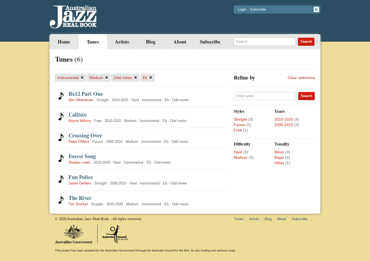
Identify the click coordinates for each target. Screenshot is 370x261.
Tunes (93, 41)
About (179, 41)
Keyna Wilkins (80, 121)
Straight (240, 119)
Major (279, 157)
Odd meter (125, 77)
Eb (147, 77)
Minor (279, 152)
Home (64, 41)
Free (238, 130)
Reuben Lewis (79, 162)
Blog (150, 41)
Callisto (78, 114)
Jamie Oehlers (80, 183)
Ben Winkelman (81, 100)
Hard (238, 152)
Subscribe (258, 9)
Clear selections (301, 77)
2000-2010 (283, 125)
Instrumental (70, 77)
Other (279, 163)
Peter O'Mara (79, 142)
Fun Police (81, 177)
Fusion (239, 125)
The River (80, 198)
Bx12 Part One (86, 94)
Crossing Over (85, 135)
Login (242, 9)
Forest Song (82, 156)
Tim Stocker (78, 204)
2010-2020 (283, 119)
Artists (122, 41)
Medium (98, 77)
